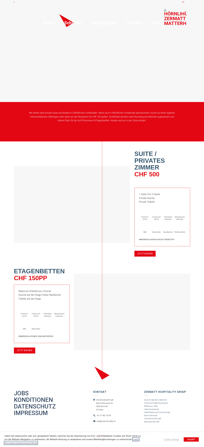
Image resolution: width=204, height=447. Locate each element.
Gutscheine (155, 2)
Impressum (31, 413)
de (183, 2)
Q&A (156, 22)
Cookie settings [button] (171, 439)
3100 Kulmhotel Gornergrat (156, 403)
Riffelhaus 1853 (151, 406)
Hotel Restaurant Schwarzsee (157, 412)
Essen (49, 22)
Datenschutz (35, 406)
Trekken (134, 22)
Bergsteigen (104, 22)
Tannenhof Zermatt (152, 418)
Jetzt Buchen (172, 2)
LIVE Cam (19, 2)
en (186, 2)
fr (189, 2)
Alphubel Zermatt (151, 422)
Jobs (21, 393)
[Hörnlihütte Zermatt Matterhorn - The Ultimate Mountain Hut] (175, 22)
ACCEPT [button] (191, 439)
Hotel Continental (151, 409)
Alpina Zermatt (150, 415)
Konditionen (33, 400)
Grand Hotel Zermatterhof (155, 400)
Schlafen (73, 22)
